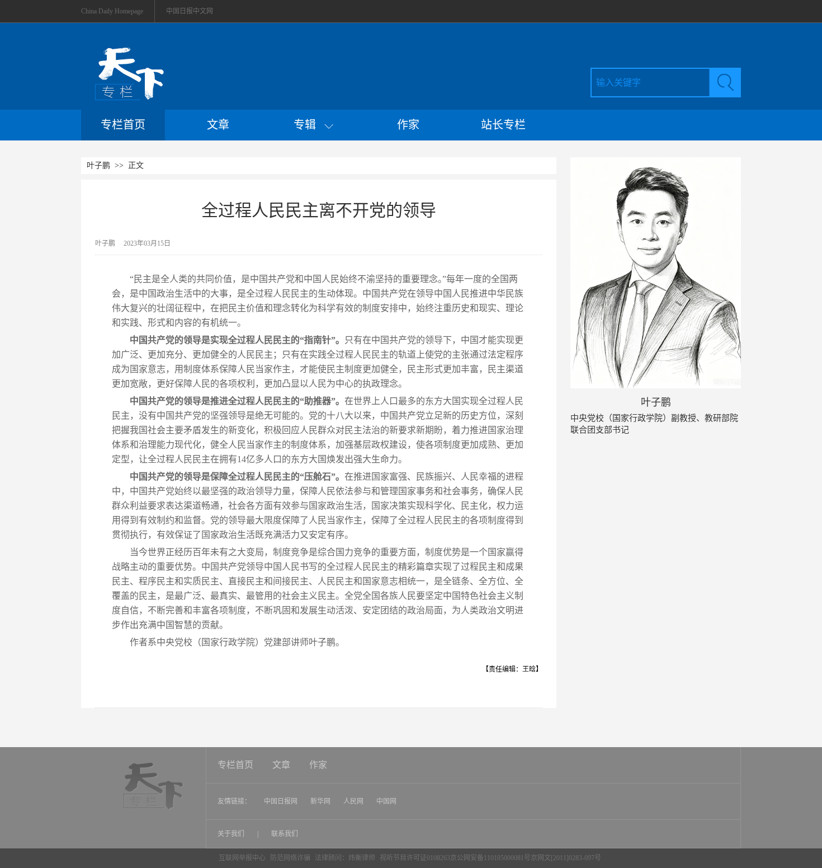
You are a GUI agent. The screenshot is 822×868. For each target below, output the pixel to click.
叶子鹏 (98, 165)
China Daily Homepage (112, 11)
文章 (218, 125)
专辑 (309, 125)
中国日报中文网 (189, 11)
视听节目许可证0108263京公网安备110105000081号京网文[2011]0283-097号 (490, 858)
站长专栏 (503, 125)
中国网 (386, 801)
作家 (408, 125)
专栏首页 (123, 125)
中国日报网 (280, 801)
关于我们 (232, 834)
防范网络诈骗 (291, 858)
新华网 (320, 801)
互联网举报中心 (242, 858)
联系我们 (284, 834)
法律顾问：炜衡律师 (345, 858)
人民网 (353, 801)
